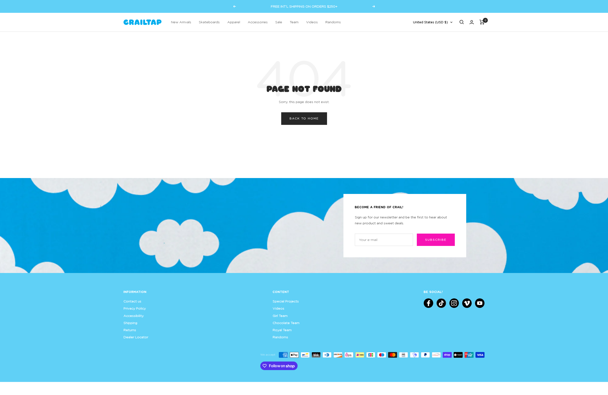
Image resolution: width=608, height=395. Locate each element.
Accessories (258, 22)
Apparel (233, 22)
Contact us (132, 301)
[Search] (462, 22)
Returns (130, 330)
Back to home (304, 118)
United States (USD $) (430, 22)
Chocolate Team (286, 323)
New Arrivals (181, 22)
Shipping (130, 323)
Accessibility (134, 316)
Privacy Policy (135, 308)
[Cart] (482, 22)
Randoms (333, 22)
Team (294, 22)
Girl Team (280, 316)
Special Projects (286, 301)
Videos (312, 22)
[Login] (472, 22)
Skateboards (209, 22)
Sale (278, 22)
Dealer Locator (136, 337)
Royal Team (282, 330)
